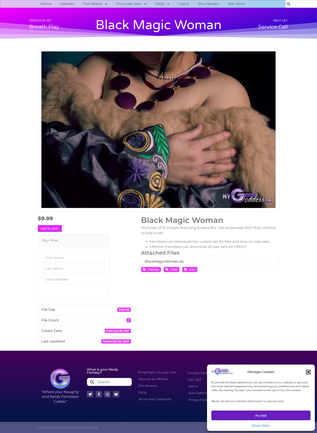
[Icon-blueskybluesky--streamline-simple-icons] (116, 394)
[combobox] (109, 382)
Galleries (67, 4)
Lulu (191, 269)
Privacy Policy (261, 425)
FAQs (159, 4)
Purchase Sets (129, 4)
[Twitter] (90, 394)
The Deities (92, 4)
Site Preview (208, 4)
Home (46, 4)
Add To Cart (49, 228)
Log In (184, 4)
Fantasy (153, 269)
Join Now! (236, 4)
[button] (308, 372)
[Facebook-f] (99, 394)
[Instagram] (107, 394)
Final (173, 269)
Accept (261, 415)
